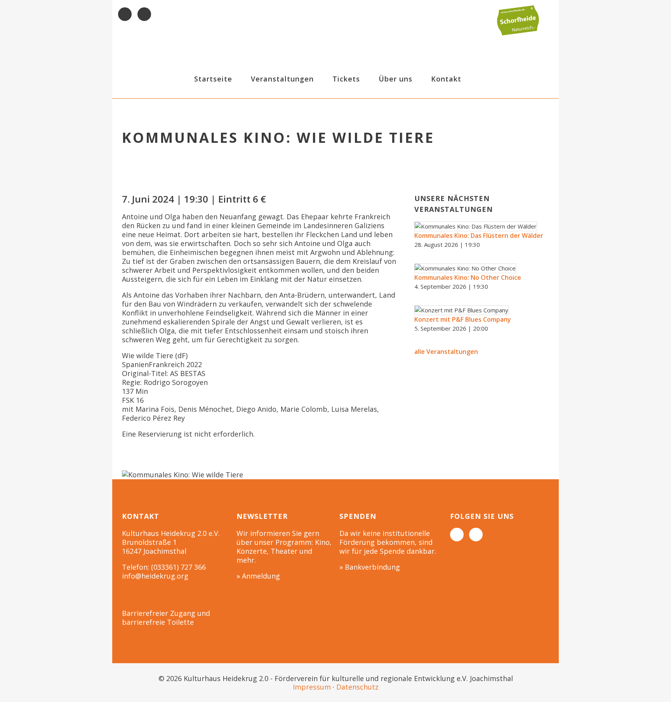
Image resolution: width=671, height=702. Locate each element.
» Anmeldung (258, 576)
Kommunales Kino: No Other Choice (467, 277)
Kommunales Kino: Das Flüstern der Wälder (478, 235)
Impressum (312, 687)
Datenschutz (357, 687)
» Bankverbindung (369, 567)
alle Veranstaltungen (446, 351)
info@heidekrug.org (155, 576)
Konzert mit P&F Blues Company (462, 319)
